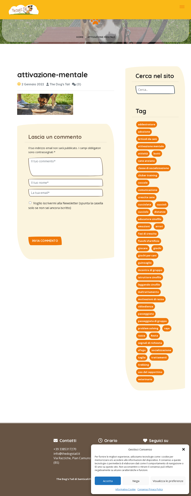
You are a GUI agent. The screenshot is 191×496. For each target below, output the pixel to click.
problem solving (148, 328)
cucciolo (143, 211)
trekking (143, 364)
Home (79, 36)
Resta (154, 335)
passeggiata (146, 313)
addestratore (146, 124)
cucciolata (144, 204)
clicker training (147, 175)
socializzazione (161, 350)
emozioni (144, 226)
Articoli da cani (147, 139)
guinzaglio (145, 262)
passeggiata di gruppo (152, 321)
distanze (159, 211)
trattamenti (159, 357)
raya (167, 328)
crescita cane (146, 197)
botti (157, 153)
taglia (141, 357)
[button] (183, 449)
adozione (144, 131)
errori (159, 226)
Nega (135, 481)
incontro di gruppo (150, 270)
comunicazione (147, 190)
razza (141, 335)
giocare (143, 248)
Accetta (108, 481)
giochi (157, 248)
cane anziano (146, 160)
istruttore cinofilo (149, 277)
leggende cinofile (149, 284)
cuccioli (161, 204)
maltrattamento (148, 292)
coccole (143, 182)
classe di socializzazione (153, 168)
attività (143, 153)
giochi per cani (147, 255)
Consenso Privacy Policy (150, 489)
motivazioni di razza (151, 299)
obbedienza (145, 306)
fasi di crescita (147, 233)
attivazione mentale (151, 146)
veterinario (145, 379)
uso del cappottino (150, 372)
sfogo (142, 350)
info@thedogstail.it (67, 454)
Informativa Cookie (125, 489)
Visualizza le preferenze (168, 481)
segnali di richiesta (150, 343)
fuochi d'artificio (148, 241)
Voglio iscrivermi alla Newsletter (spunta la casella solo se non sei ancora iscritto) (65, 205)
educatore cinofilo (149, 219)
